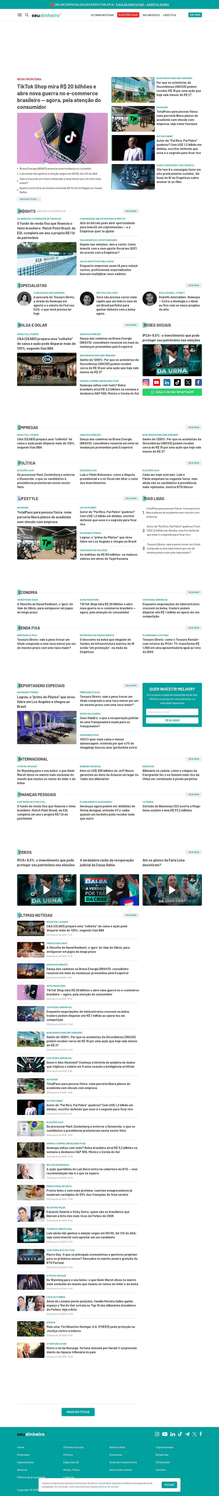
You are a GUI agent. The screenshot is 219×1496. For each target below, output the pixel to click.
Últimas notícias (73, 1447)
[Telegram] (187, 1433)
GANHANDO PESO (89, 735)
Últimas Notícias (102, 15)
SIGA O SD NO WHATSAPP (175, 392)
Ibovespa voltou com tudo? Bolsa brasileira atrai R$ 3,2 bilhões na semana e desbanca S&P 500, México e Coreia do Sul (109, 389)
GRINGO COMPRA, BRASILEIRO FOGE (99, 381)
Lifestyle (68, 1477)
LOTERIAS (148, 802)
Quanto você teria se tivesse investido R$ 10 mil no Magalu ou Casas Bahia (61, 190)
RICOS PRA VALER (56, 1207)
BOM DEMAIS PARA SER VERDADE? (98, 355)
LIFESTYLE (169, 15)
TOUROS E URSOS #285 (59, 1229)
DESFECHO (148, 766)
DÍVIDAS (51, 1322)
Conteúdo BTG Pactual (31, 802)
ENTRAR (195, 14)
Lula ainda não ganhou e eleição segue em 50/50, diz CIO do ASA (58, 173)
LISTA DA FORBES (56, 1297)
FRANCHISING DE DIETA (59, 1186)
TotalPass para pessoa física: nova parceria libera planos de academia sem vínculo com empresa (44, 517)
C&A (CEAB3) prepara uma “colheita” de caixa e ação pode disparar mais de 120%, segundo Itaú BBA (46, 343)
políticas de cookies (108, 1486)
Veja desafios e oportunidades (98, 240)
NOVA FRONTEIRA (29, 79)
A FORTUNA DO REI (57, 1344)
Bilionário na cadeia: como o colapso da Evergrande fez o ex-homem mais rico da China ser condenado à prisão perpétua (171, 775)
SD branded (163, 1462)
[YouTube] (165, 1433)
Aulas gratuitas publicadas (97, 261)
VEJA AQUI (172, 720)
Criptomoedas (164, 1447)
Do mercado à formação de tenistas (39, 219)
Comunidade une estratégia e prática (102, 219)
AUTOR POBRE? (88, 508)
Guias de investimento (123, 1462)
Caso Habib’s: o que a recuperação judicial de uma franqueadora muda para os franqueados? (109, 722)
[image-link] (62, 138)
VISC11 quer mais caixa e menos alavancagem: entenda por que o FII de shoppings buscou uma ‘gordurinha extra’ (108, 743)
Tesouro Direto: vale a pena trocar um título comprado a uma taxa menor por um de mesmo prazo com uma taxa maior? (46, 644)
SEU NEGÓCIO (151, 15)
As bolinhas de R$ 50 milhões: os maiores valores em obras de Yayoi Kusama (108, 556)
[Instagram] (157, 1433)
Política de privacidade (31, 1477)
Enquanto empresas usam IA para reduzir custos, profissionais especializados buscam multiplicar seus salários (109, 270)
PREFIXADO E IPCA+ (27, 635)
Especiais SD (71, 1462)
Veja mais (131, 211)
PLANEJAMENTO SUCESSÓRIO (96, 802)
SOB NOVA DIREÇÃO (90, 334)
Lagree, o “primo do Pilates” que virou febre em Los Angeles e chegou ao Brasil (108, 539)
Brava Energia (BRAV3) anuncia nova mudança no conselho (55, 168)
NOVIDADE (22, 508)
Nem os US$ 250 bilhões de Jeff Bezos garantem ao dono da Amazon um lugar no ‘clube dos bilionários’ (109, 775)
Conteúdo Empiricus (155, 600)
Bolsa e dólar (117, 1447)
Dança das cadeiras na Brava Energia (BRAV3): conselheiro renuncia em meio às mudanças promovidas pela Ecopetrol (109, 342)
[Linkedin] (172, 1433)
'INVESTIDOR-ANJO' (27, 600)
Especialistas (25, 1462)
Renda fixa (162, 1454)
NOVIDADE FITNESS (90, 533)
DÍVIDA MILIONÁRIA (90, 714)
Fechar (169, 1485)
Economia (116, 1454)
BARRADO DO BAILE (90, 766)
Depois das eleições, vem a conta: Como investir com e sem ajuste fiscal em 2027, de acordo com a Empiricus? (108, 248)
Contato (161, 1469)
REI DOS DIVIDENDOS (58, 1165)
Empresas (23, 1454)
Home (20, 1447)
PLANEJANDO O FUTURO (156, 635)
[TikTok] (180, 1433)
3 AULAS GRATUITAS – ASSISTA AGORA (142, 4)
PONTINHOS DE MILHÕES (93, 550)
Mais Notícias (28, 199)
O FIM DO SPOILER (27, 766)
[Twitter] (194, 1433)
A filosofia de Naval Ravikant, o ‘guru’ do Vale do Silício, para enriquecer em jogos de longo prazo (45, 608)
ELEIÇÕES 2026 (128, 14)
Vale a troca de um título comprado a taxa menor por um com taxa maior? (60, 180)
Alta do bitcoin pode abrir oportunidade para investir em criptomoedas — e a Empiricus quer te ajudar (107, 227)
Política (68, 1454)
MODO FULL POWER (27, 334)
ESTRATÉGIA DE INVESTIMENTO (97, 635)
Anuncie (22, 1469)
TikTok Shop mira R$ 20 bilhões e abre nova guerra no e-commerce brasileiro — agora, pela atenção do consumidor (59, 96)
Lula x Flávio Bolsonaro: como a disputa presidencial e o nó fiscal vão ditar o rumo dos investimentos (109, 479)
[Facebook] (201, 1433)
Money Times (71, 1469)
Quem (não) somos (121, 1469)
